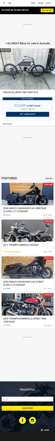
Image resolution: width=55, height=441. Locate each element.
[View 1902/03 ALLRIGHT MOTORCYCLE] (51, 69)
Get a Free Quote (27, 114)
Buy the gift (47, 10)
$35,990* (7, 215)
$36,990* (7, 288)
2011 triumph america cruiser (21, 245)
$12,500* (20, 105)
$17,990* (7, 325)
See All (49, 178)
